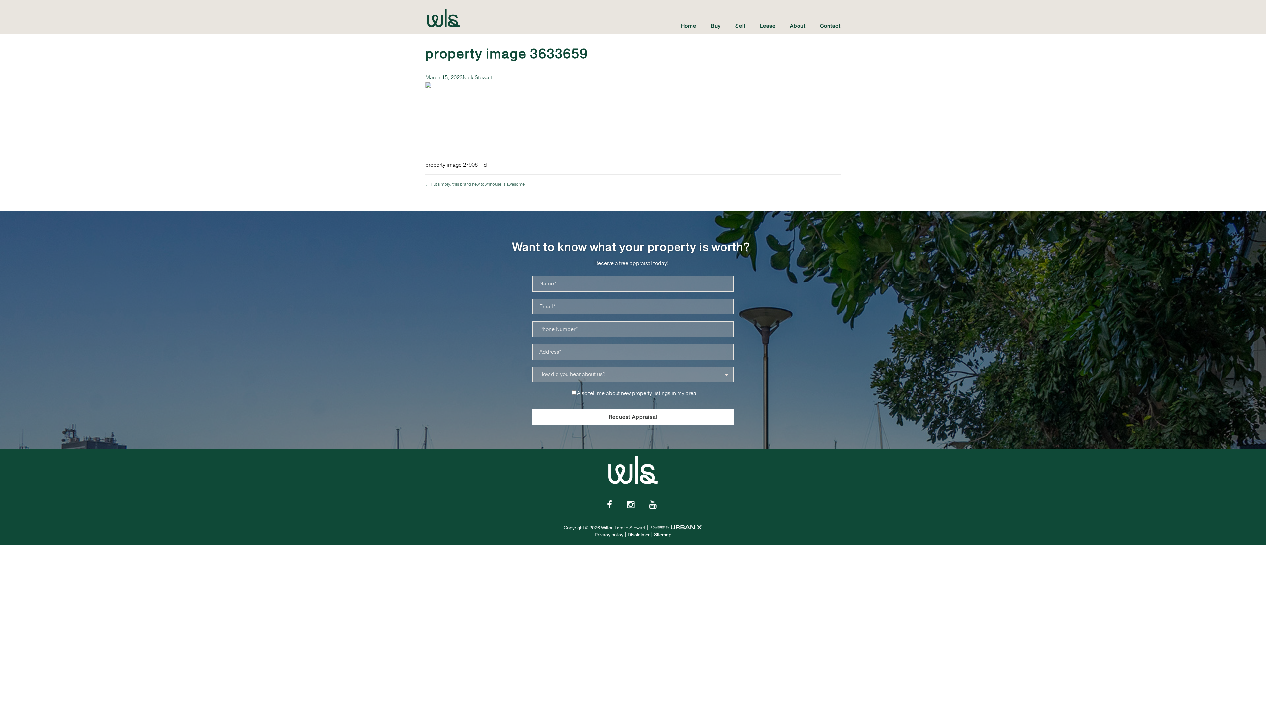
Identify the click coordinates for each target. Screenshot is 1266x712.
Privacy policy (609, 535)
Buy (716, 26)
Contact (830, 26)
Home (688, 26)
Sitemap (662, 535)
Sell (740, 26)
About (797, 26)
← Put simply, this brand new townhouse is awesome (475, 184)
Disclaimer (639, 535)
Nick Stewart (478, 77)
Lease (767, 26)
